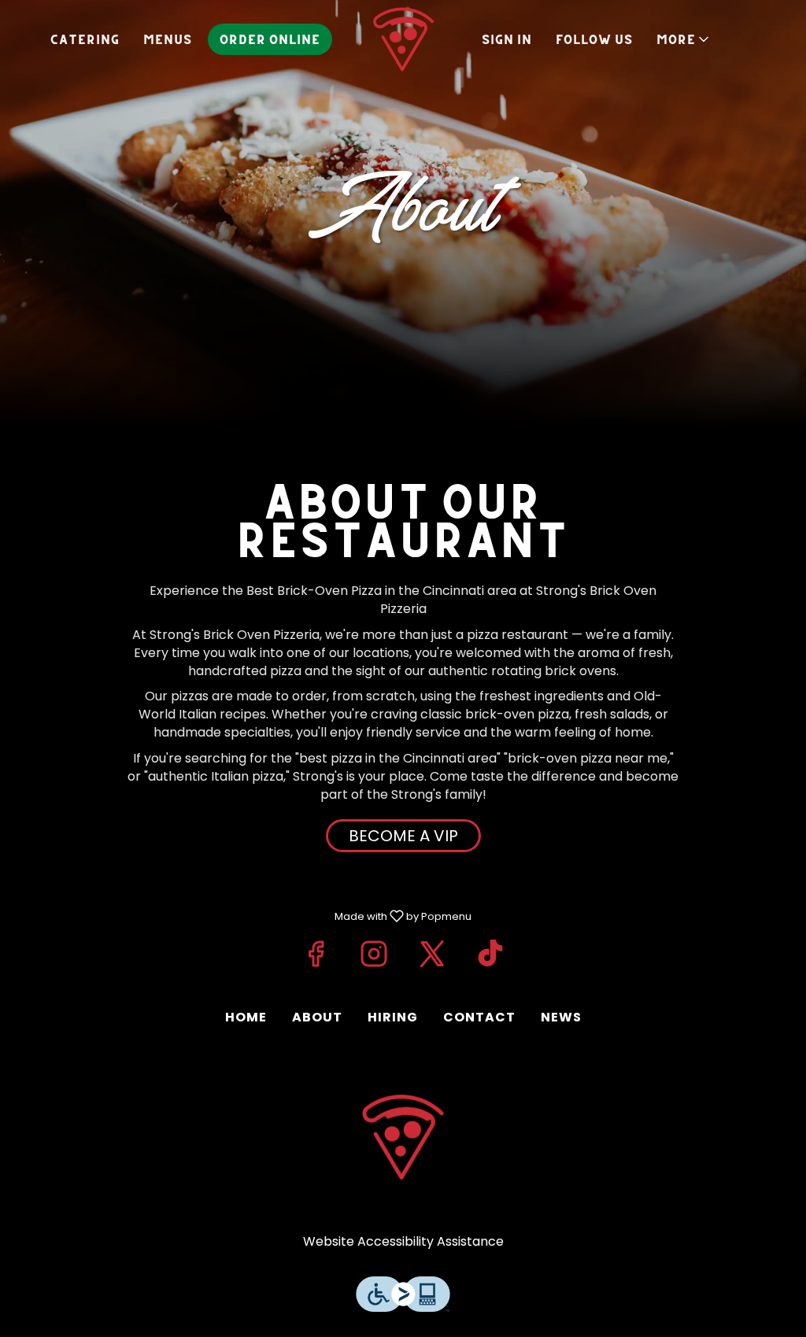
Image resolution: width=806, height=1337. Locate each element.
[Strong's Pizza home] (403, 39)
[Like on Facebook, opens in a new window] (315, 953)
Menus (167, 39)
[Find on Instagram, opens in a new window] (374, 953)
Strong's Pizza (403, 1137)
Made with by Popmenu (241, 915)
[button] (684, 39)
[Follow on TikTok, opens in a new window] (490, 953)
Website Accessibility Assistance (403, 1241)
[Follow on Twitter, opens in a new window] (432, 953)
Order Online (270, 39)
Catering (85, 39)
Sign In (507, 39)
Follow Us (594, 39)
